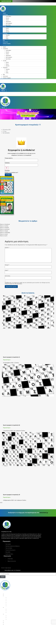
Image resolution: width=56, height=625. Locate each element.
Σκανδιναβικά (8, 16)
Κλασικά (7, 18)
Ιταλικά (7, 19)
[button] (23, 45)
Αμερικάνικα (8, 21)
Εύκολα (7, 28)
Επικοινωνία (5, 76)
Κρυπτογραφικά (9, 23)
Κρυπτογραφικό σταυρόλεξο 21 (11, 357)
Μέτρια (7, 30)
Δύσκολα (7, 31)
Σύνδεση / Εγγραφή (6, 43)
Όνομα (7, 264)
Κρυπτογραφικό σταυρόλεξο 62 (11, 425)
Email (6, 270)
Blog (4, 40)
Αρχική (4, 13)
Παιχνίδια (7, 35)
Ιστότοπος (7, 275)
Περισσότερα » (7, 359)
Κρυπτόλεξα (8, 58)
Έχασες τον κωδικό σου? (11, 172)
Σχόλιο (7, 247)
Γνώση (7, 38)
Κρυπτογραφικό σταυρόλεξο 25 (11, 494)
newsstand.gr (44, 512)
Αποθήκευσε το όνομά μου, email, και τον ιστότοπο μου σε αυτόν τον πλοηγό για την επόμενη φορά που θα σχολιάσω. (27, 283)
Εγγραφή (7, 170)
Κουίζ (7, 36)
